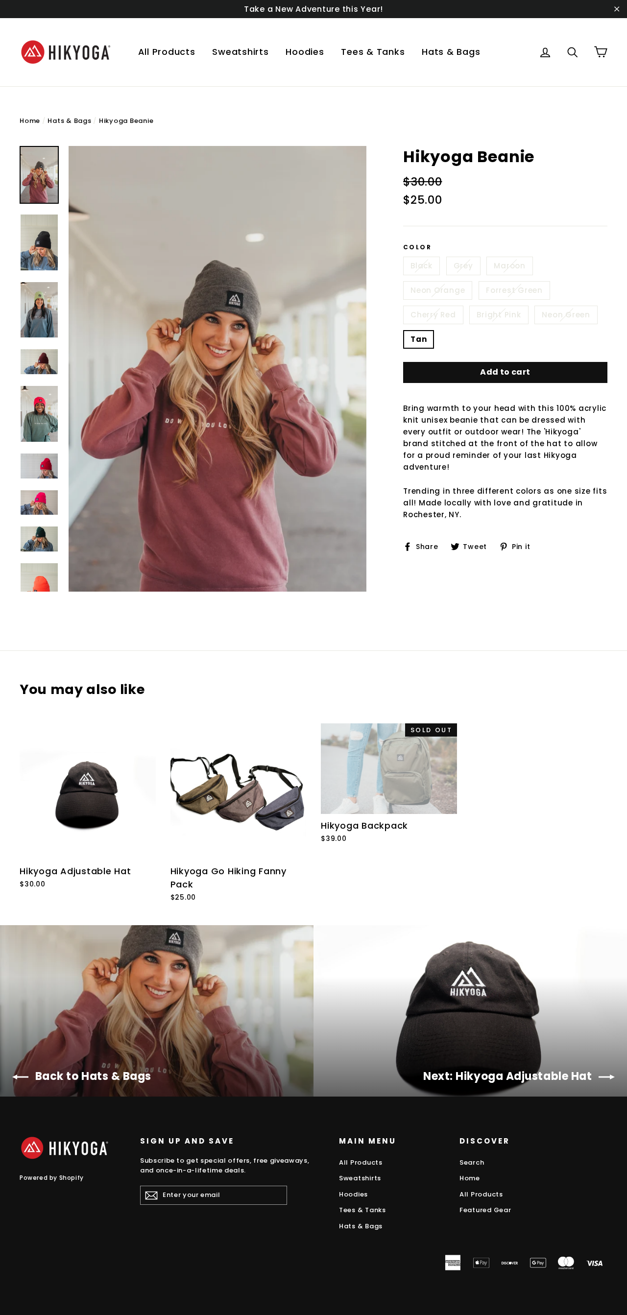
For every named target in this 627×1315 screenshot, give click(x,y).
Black (421, 266)
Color (417, 247)
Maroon (510, 266)
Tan (418, 339)
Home (30, 120)
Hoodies (305, 52)
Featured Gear (485, 1210)
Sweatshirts (240, 52)
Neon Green (566, 315)
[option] (217, 369)
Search (471, 1162)
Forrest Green (514, 290)
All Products (166, 52)
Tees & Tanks (373, 52)
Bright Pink (499, 315)
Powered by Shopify (52, 1177)
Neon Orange (437, 290)
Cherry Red (433, 315)
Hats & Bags (451, 52)
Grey (463, 266)
